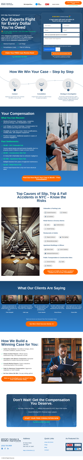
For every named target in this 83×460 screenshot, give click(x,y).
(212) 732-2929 (6, 446)
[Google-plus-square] (2, 448)
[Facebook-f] (5, 448)
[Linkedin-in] (8, 448)
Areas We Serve (48, 442)
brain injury (54, 307)
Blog (45, 447)
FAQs (45, 444)
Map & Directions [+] (28, 450)
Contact (46, 450)
